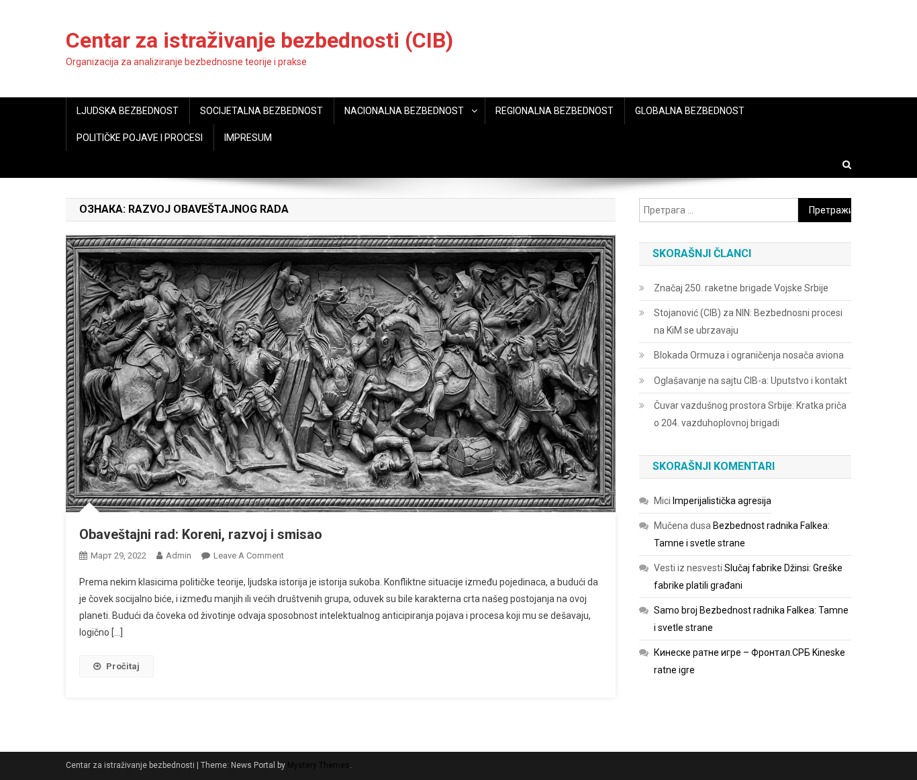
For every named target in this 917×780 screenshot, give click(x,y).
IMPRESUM (248, 137)
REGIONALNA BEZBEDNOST (554, 110)
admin (178, 555)
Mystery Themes (318, 765)
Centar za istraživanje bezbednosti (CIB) (259, 40)
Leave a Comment (248, 555)
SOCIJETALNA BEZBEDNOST (261, 110)
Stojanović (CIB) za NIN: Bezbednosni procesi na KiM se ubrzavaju (748, 321)
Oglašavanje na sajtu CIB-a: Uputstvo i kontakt (750, 380)
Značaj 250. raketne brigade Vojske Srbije (741, 288)
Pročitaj (123, 666)
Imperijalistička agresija (722, 500)
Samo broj (675, 610)
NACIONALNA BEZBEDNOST (404, 110)
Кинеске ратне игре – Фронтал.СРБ (732, 652)
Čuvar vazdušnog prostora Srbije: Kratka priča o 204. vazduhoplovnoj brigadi (750, 414)
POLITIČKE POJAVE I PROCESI (140, 137)
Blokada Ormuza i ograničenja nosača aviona (749, 355)
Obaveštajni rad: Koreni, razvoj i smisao (200, 534)
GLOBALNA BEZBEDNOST (689, 110)
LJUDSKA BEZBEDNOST (128, 110)
